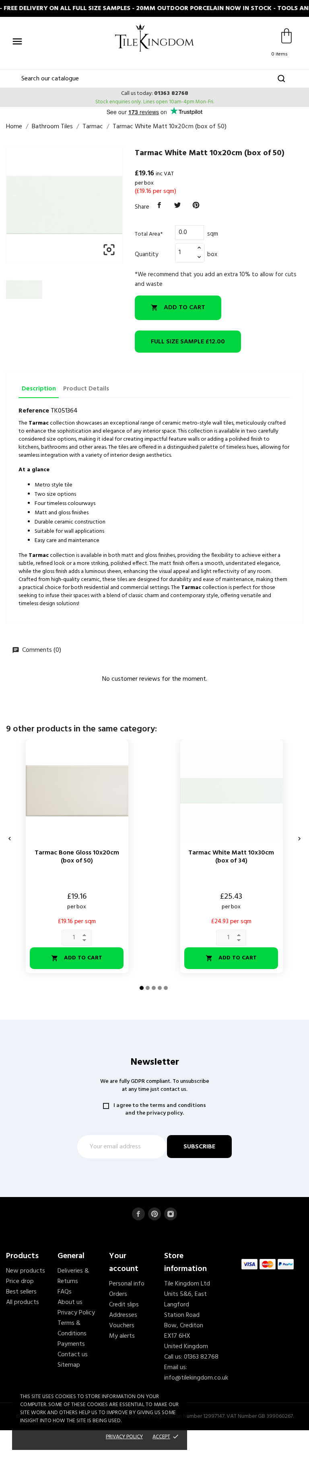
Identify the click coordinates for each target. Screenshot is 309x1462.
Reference (34, 411)
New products (25, 1271)
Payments (71, 1344)
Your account (123, 1262)
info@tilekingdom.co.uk (196, 1378)
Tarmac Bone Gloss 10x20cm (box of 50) (77, 857)
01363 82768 (171, 93)
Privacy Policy (76, 1313)
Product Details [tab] (86, 389)
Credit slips (124, 1305)
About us (70, 1302)
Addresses (123, 1315)
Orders (118, 1294)
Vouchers (121, 1325)
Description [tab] (39, 389)
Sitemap (69, 1365)
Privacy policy (124, 1437)
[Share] (159, 205)
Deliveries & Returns (73, 1276)
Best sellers (21, 1292)
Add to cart (178, 307)
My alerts (122, 1336)
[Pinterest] (196, 205)
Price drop (20, 1281)
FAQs (65, 1292)
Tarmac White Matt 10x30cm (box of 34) (231, 857)
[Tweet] (178, 205)
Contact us (73, 1354)
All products (22, 1302)
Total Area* (149, 234)
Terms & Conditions (72, 1328)
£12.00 (188, 342)
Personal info (126, 1284)
